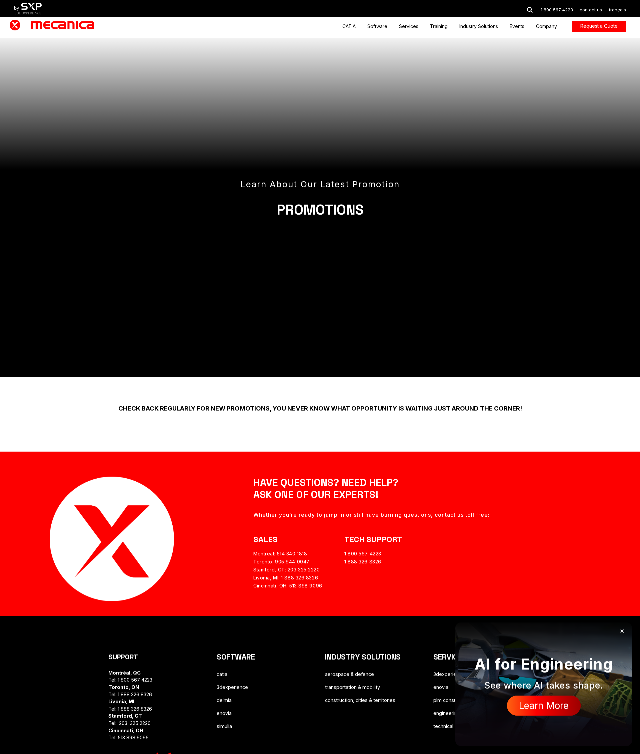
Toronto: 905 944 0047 (281, 561)
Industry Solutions (478, 26)
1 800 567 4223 (362, 553)
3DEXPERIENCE (232, 687)
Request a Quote (599, 26)
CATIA (349, 26)
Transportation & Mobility (352, 687)
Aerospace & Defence (349, 674)
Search (530, 10)
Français (617, 9)
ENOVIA (224, 713)
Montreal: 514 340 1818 (280, 553)
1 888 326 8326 (362, 561)
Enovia (440, 687)
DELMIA (224, 700)
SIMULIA (224, 726)
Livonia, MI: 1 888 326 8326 (285, 577)
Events (517, 26)
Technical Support (452, 726)
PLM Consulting (449, 700)
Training (439, 26)
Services (408, 26)
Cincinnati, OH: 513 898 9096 (287, 585)
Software (377, 26)
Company (546, 26)
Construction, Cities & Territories (360, 700)
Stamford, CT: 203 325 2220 (286, 569)
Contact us (591, 9)
